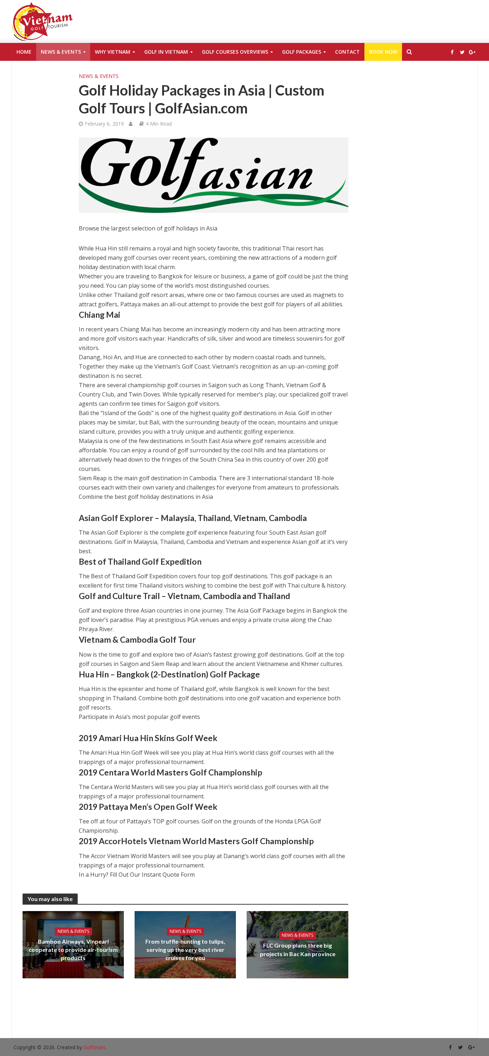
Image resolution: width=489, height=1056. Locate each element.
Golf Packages (301, 51)
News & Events (61, 51)
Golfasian (94, 1047)
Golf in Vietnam (166, 51)
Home (24, 51)
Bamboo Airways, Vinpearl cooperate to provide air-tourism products (73, 949)
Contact (347, 51)
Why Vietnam (112, 51)
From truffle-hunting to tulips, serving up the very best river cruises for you (185, 949)
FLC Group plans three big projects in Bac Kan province (297, 949)
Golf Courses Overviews (235, 51)
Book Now (383, 51)
